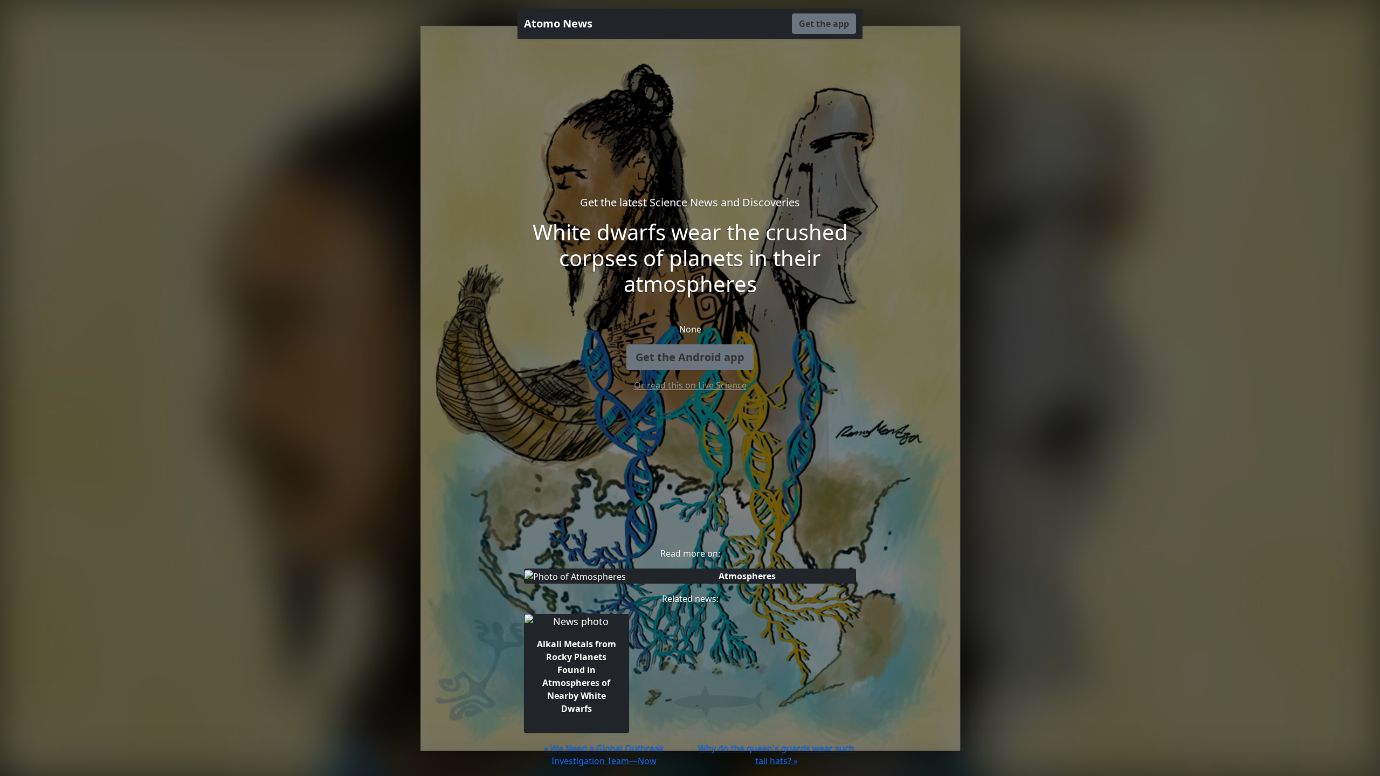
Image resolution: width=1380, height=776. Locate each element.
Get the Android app (690, 357)
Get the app (824, 24)
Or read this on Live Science (690, 385)
